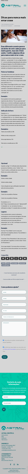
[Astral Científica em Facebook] (10, 464)
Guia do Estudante (6, 25)
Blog (2, 436)
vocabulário (5, 265)
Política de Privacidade (9, 349)
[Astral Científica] (11, 5)
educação (22, 263)
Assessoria (3, 438)
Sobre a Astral (4, 435)
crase (3, 263)
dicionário (15, 263)
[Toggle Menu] (25, 5)
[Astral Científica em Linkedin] (17, 464)
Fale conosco (4, 439)
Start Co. (18, 471)
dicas (8, 263)
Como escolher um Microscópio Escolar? (13, 279)
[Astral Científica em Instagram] (14, 464)
